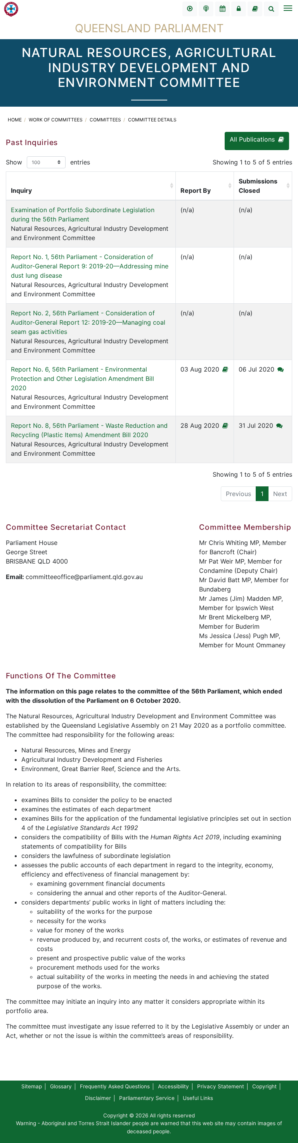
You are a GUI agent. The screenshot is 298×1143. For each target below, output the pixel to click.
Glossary (61, 1086)
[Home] (11, 8)
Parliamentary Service (147, 1098)
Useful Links (198, 1098)
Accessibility (173, 1086)
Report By (195, 190)
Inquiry (21, 190)
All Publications (253, 139)
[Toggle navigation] (287, 9)
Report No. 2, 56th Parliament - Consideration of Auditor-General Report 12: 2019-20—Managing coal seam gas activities (88, 322)
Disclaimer (98, 1098)
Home (15, 120)
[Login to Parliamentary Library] (255, 9)
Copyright (264, 1086)
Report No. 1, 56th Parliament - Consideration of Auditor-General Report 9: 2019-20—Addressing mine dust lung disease (89, 266)
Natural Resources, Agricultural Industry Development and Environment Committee (89, 224)
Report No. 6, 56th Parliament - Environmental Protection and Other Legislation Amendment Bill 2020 (82, 378)
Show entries (48, 162)
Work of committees (56, 120)
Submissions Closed (258, 185)
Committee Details (152, 120)
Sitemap (31, 1086)
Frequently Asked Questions (115, 1086)
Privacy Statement (220, 1086)
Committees (106, 120)
